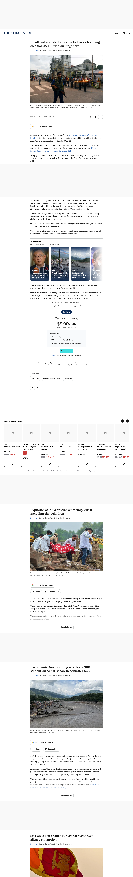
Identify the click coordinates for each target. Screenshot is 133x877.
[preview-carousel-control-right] (99, 264)
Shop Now (13, 464)
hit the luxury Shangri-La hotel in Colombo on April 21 (63, 149)
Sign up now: (34, 50)
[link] (19, 33)
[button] (115, 33)
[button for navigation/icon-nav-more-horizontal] (100, 117)
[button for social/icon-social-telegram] (90, 117)
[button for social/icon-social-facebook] (95, 117)
